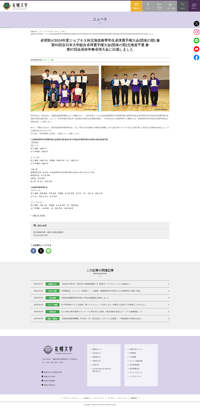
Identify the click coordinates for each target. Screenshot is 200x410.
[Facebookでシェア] (33, 252)
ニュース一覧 (47, 31)
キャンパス (122, 398)
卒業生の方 (96, 361)
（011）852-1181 (51, 362)
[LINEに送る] (48, 252)
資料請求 (133, 398)
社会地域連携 (134, 365)
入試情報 (133, 357)
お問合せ (86, 398)
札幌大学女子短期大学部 (53, 372)
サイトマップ (99, 398)
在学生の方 (96, 353)
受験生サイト (97, 349)
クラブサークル (135, 376)
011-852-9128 (42, 235)
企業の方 (95, 365)
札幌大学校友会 (49, 385)
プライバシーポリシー (71, 398)
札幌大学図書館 (49, 381)
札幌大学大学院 (49, 376)
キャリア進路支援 (136, 361)
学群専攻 (133, 353)
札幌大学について (136, 349)
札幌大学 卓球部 (38, 216)
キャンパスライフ (136, 372)
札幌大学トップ (36, 31)
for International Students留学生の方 (101, 370)
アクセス (111, 398)
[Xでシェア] (41, 252)
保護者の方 (96, 357)
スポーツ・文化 (59, 31)
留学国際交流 (134, 369)
